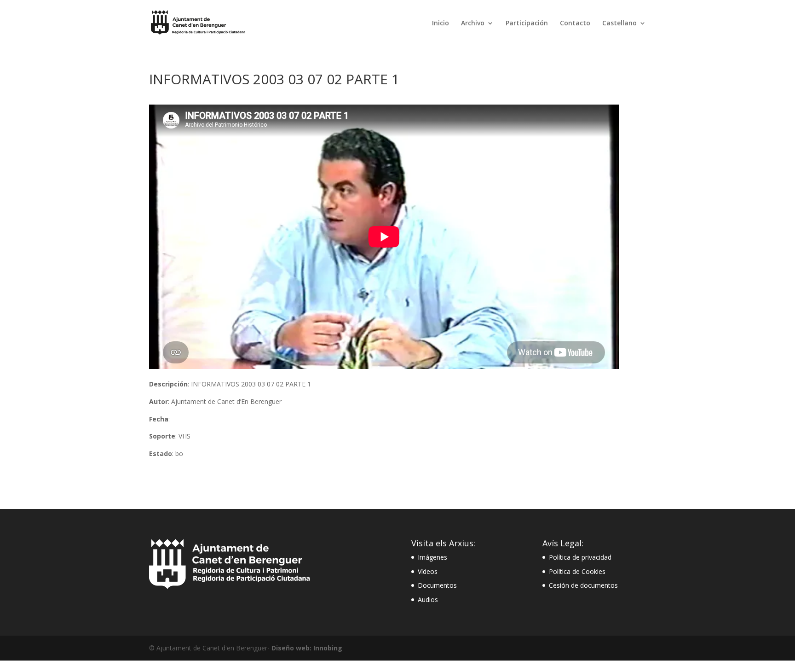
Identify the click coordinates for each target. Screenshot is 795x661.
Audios (428, 599)
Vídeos (428, 571)
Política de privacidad (580, 557)
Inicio (440, 23)
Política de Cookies (577, 571)
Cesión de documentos (583, 585)
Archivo (472, 23)
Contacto (575, 23)
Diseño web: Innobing (306, 647)
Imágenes (432, 557)
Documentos (437, 585)
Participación (527, 23)
